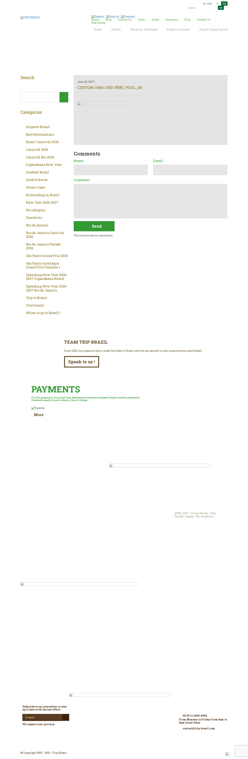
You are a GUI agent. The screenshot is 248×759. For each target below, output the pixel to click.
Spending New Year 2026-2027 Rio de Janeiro (46, 288)
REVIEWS (71, 472)
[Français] (128, 16)
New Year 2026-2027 (42, 203)
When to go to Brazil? (43, 313)
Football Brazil (37, 172)
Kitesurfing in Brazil (43, 195)
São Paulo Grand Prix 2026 (47, 256)
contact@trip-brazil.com (117, 3)
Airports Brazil (38, 127)
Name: (79, 161)
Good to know (37, 180)
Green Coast (35, 187)
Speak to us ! (81, 362)
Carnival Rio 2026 (40, 157)
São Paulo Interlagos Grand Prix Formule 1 (43, 265)
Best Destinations (40, 135)
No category (35, 210)
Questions (34, 218)
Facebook (115, 746)
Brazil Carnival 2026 (42, 142)
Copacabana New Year (44, 165)
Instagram (124, 746)
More (39, 414)
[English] (112, 16)
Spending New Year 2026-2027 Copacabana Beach (46, 277)
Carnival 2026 (37, 150)
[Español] (98, 16)
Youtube (132, 746)
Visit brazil (35, 305)
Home (120, 54)
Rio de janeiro (37, 225)
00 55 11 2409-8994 (46, 3)
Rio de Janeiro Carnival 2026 (45, 235)
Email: (158, 161)
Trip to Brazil (36, 298)
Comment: (82, 180)
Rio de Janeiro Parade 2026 (43, 246)
